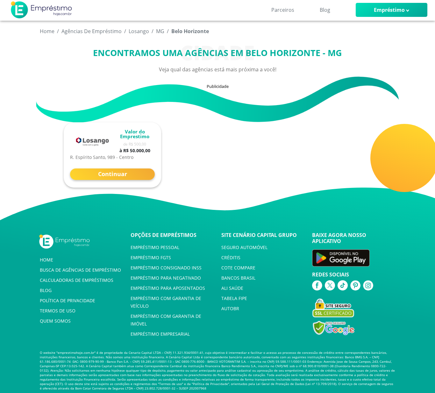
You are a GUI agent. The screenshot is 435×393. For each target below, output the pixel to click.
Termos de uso (170, 384)
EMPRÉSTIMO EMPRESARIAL (160, 334)
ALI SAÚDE (232, 288)
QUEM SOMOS (55, 321)
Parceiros (282, 9)
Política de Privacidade (210, 384)
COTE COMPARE (238, 268)
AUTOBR (230, 308)
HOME (46, 260)
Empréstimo (389, 9)
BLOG (46, 290)
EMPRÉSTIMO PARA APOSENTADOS (168, 288)
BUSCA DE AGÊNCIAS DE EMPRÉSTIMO (80, 270)
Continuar (112, 174)
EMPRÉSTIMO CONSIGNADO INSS (166, 268)
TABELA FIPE (234, 298)
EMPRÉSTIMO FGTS (151, 257)
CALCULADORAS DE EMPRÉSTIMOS (76, 280)
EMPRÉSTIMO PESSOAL (155, 247)
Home (47, 31)
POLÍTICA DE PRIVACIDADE (67, 300)
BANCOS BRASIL (238, 278)
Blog (325, 9)
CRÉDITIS (230, 257)
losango (139, 31)
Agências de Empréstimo (91, 31)
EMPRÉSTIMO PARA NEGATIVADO (166, 278)
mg (160, 31)
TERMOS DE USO (57, 311)
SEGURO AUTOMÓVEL (244, 247)
